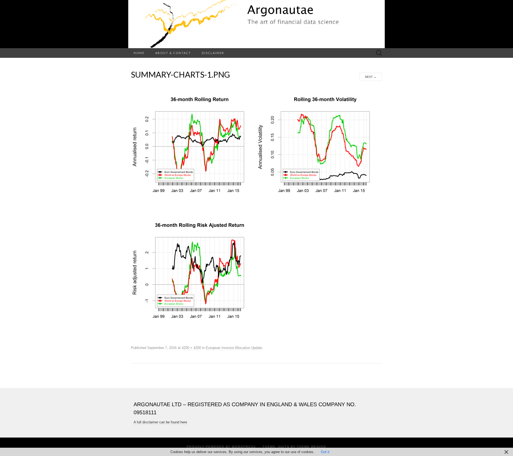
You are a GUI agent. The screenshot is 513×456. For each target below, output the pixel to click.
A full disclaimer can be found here (160, 422)
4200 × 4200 (191, 348)
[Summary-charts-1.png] (256, 212)
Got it (325, 452)
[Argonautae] (256, 24)
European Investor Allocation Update (234, 348)
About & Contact (173, 53)
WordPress (244, 446)
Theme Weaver (311, 446)
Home (139, 53)
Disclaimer (213, 53)
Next (370, 76)
